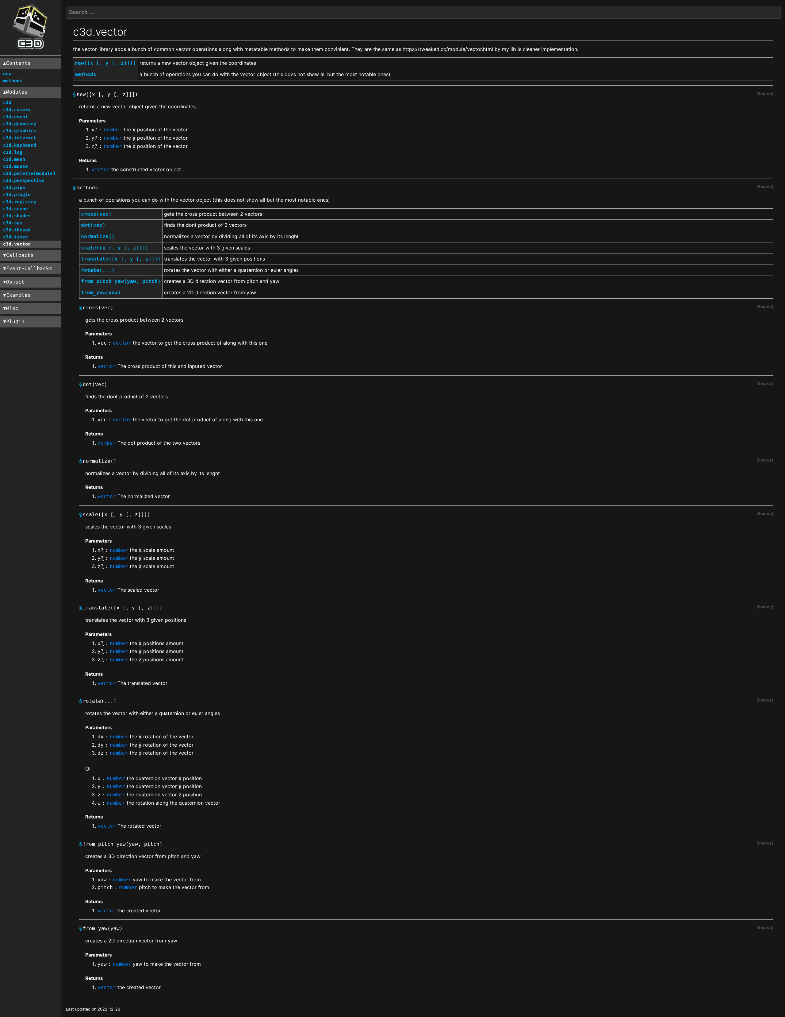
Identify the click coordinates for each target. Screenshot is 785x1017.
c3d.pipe (14, 187)
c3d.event (15, 116)
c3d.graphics (19, 130)
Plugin (15, 322)
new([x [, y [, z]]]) (105, 63)
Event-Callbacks (29, 268)
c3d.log (12, 152)
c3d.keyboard (19, 145)
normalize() (98, 236)
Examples (18, 295)
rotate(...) (98, 270)
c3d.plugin (17, 194)
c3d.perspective (23, 180)
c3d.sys (12, 223)
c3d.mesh (14, 159)
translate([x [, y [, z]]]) (121, 259)
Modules (17, 92)
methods (12, 80)
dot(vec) (93, 225)
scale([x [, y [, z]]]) (114, 248)
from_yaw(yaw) (101, 293)
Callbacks (20, 255)
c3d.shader (17, 215)
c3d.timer (15, 237)
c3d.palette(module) (29, 173)
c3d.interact (19, 138)
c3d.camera (17, 109)
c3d (7, 102)
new (7, 73)
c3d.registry (19, 201)
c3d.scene (15, 208)
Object (15, 282)
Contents (18, 63)
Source (765, 93)
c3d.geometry (19, 123)
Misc (12, 308)
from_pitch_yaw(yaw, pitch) (121, 281)
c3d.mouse (15, 166)
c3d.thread (17, 230)
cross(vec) (96, 214)
